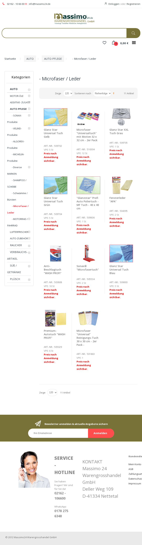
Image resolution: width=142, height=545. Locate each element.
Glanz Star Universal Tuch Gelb (53, 133)
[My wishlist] (104, 43)
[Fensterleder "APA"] (121, 185)
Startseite (10, 58)
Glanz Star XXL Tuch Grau (119, 131)
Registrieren (133, 4)
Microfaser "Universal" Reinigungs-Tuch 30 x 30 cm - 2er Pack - (87, 338)
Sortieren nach (83, 93)
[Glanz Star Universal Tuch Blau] (121, 253)
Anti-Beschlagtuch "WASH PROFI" (52, 269)
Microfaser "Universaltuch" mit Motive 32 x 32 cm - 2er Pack (87, 135)
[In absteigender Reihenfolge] (113, 93)
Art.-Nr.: (48, 145)
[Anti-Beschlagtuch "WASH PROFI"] (55, 253)
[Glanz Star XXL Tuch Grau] (121, 117)
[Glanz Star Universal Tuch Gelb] (55, 117)
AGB (131, 469)
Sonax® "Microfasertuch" (88, 267)
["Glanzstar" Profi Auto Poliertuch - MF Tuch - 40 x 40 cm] (88, 185)
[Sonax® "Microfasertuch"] (88, 253)
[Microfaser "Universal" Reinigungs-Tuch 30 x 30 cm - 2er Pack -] (88, 318)
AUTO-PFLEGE (53, 58)
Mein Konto (135, 464)
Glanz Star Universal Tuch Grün (53, 201)
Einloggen (114, 4)
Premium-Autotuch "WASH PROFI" (54, 334)
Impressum (135, 483)
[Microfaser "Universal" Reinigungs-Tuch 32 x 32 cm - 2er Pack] (88, 117)
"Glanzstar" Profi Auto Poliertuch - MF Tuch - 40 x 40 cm (88, 203)
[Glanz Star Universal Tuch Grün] (55, 185)
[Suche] (133, 33)
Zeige (58, 93)
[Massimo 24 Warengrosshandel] (71, 18)
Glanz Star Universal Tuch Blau (119, 269)
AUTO (30, 58)
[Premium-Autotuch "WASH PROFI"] (55, 318)
